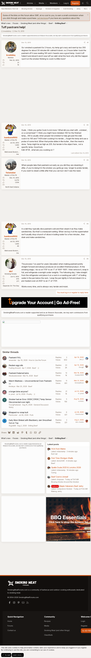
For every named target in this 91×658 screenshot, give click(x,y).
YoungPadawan (15, 405)
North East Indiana (12, 187)
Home (9, 621)
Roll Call (54, 454)
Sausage (39, 9)
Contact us (11, 630)
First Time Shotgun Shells (62, 458)
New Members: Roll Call (9, 9)
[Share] (84, 42)
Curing (53, 473)
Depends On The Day (11, 286)
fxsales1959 (79, 375)
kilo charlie (80, 422)
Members (54, 3)
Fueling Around (15, 368)
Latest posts (53, 444)
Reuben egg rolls (16, 365)
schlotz (81, 401)
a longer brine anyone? (18, 391)
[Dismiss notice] (87, 15)
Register (84, 626)
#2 (88, 125)
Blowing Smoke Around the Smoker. (65, 482)
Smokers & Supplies (53, 9)
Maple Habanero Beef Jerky (71, 486)
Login (83, 621)
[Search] (87, 3)
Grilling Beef (33, 426)
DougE (81, 367)
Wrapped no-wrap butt (18, 412)
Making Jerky (56, 491)
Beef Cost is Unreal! (59, 477)
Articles (30, 3)
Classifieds (48, 635)
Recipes (47, 621)
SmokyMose (79, 383)
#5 (88, 259)
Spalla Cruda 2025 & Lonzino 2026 (66, 467)
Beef (34, 368)
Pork (31, 415)
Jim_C (81, 359)
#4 (88, 224)
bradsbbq (7, 31)
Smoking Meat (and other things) (57, 630)
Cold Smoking (68, 9)
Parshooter (13, 415)
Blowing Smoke (27, 9)
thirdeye (12, 386)
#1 (88, 42)
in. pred (12, 394)
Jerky (78, 9)
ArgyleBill (12, 426)
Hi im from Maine (58, 449)
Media (41, 3)
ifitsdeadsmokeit (15, 376)
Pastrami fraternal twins (19, 373)
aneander (12, 360)
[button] (35, 3)
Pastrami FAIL (15, 357)
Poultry (29, 394)
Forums (10, 626)
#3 (88, 160)
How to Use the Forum (37, 360)
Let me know (42, 18)
